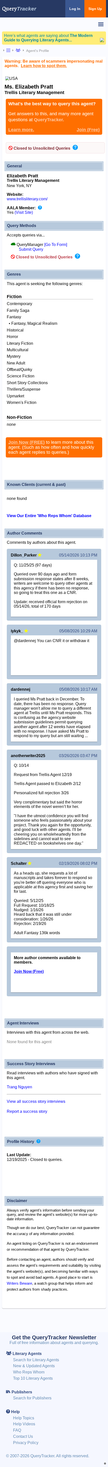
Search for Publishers (32, 1398)
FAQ (17, 1430)
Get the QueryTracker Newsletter (54, 1337)
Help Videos (24, 1424)
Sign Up (95, 9)
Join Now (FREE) (26, 442)
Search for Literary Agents (36, 1360)
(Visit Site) (24, 212)
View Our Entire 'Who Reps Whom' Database (49, 516)
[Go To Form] (55, 244)
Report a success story (27, 1111)
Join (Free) (88, 129)
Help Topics (23, 1418)
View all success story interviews (36, 1101)
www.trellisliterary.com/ (27, 199)
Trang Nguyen (19, 1087)
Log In (74, 9)
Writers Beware (19, 1283)
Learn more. (21, 129)
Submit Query (31, 249)
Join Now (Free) (29, 971)
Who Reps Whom (28, 1372)
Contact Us (23, 1436)
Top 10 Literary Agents (33, 1378)
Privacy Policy (25, 1443)
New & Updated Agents (34, 1366)
